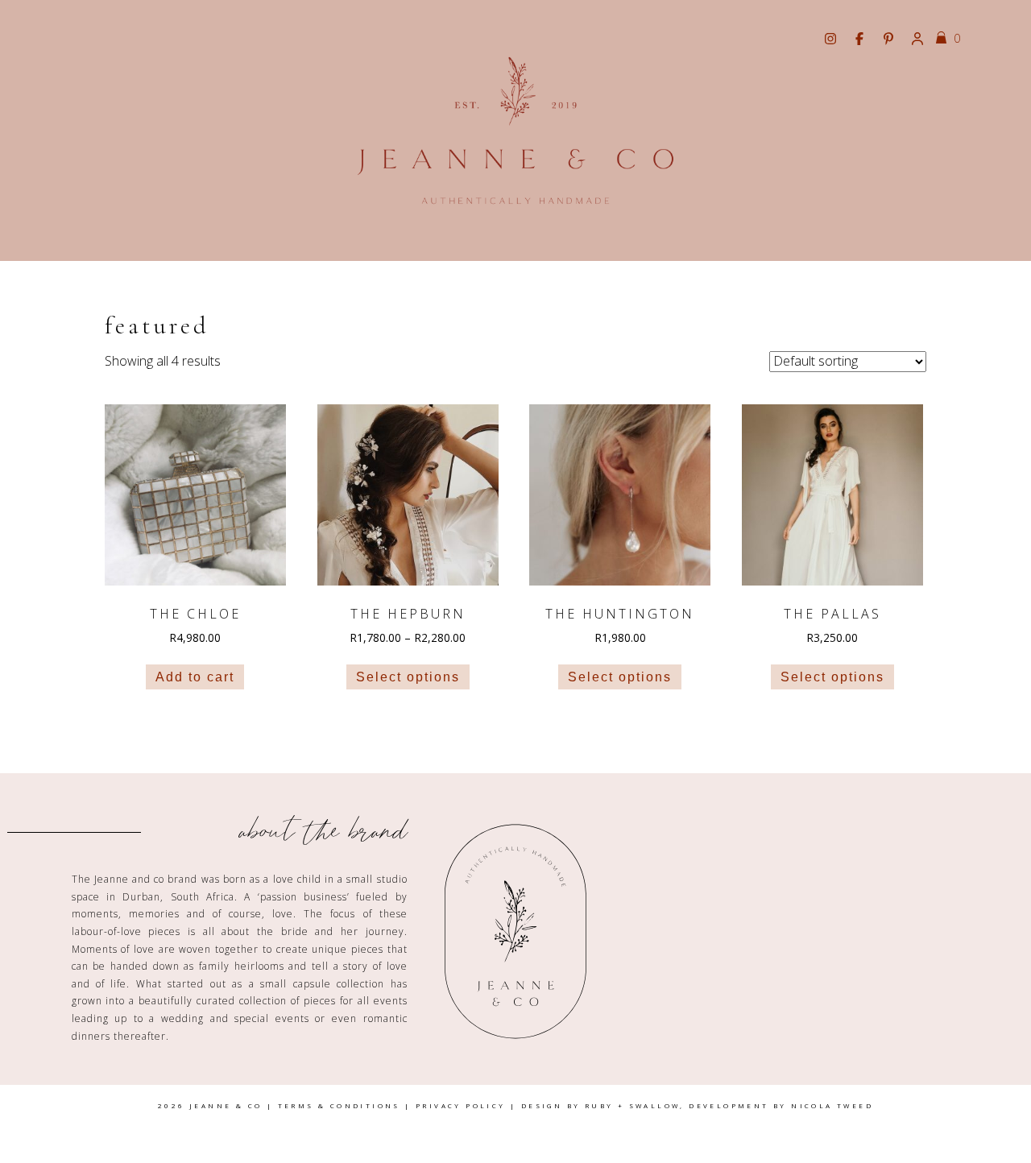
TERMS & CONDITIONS (339, 1105)
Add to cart (194, 677)
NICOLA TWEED (832, 1105)
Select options (408, 677)
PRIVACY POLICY (461, 1105)
